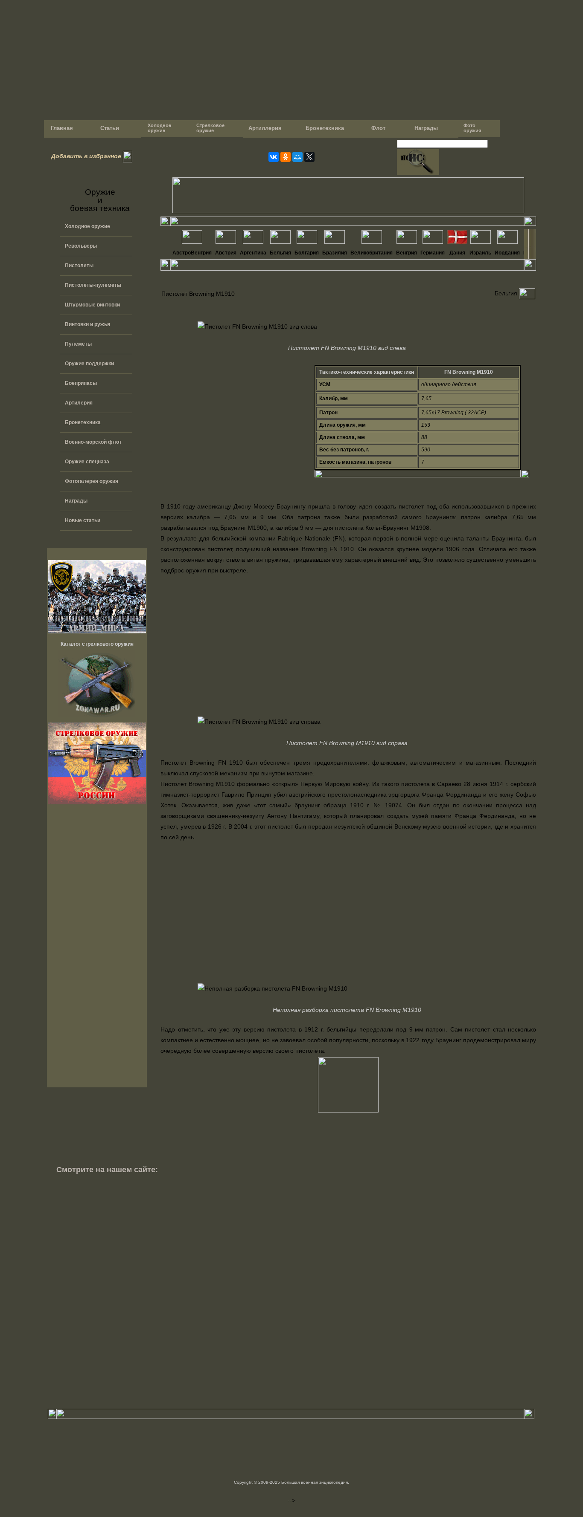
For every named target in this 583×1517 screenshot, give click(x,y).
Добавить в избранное (84, 156)
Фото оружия (472, 128)
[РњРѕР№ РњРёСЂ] (297, 157)
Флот (378, 128)
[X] (309, 157)
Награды (426, 128)
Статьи (109, 128)
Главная (61, 128)
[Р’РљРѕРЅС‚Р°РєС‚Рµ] (273, 157)
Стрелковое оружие (209, 128)
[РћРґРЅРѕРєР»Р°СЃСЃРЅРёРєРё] (285, 157)
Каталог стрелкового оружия (97, 644)
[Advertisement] (97, 948)
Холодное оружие (158, 128)
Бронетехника (325, 128)
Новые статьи (82, 520)
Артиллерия (265, 128)
